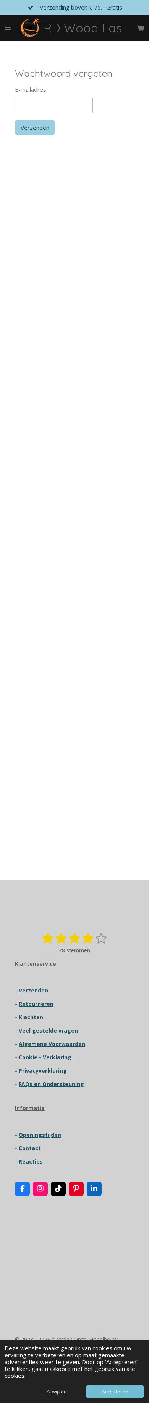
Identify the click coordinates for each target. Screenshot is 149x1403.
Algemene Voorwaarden (52, 1043)
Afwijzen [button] (57, 1391)
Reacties (31, 1161)
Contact (30, 1148)
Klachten (31, 1017)
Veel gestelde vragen (48, 1030)
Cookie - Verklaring (45, 1057)
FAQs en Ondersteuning (51, 1084)
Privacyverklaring (43, 1070)
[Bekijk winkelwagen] (140, 28)
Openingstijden (40, 1134)
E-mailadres (30, 89)
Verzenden (35, 127)
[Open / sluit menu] (8, 28)
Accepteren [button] (115, 1391)
